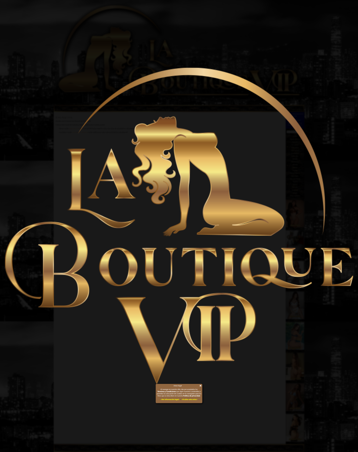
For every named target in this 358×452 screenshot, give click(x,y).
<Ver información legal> (170, 399)
